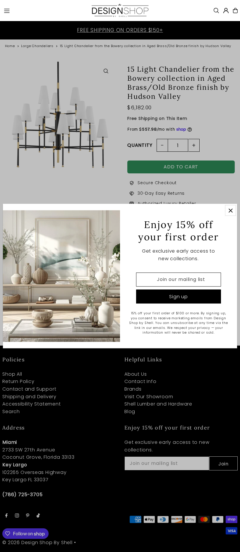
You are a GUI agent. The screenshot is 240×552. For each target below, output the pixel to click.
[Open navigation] (44, 10)
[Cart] (235, 10)
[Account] (226, 10)
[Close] (230, 210)
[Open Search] (216, 10)
